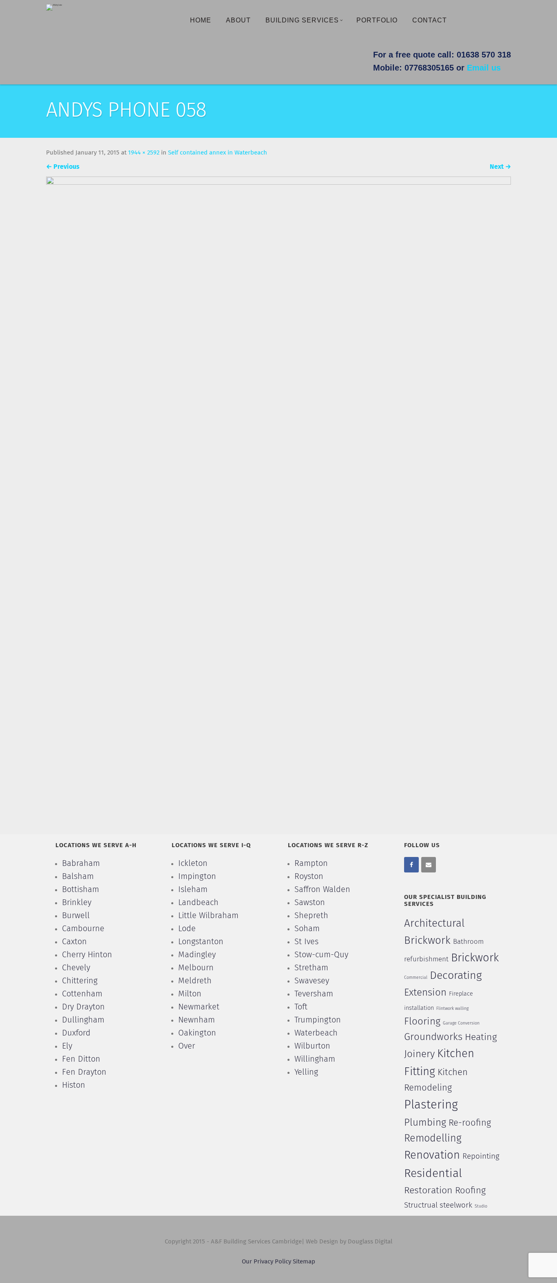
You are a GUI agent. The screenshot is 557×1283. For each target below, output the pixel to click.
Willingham (314, 1059)
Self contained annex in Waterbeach (217, 153)
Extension (425, 993)
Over (186, 1046)
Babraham (81, 863)
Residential (433, 1173)
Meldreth (195, 981)
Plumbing (425, 1123)
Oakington (197, 1033)
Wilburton (312, 1046)
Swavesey (311, 981)
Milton (189, 994)
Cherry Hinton (87, 955)
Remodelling (433, 1138)
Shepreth (311, 916)
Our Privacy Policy (267, 1262)
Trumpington (317, 1020)
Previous (63, 166)
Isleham (193, 890)
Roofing (470, 1190)
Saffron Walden (322, 890)
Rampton (311, 863)
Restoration (428, 1190)
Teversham (313, 994)
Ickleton (193, 863)
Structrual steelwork (438, 1205)
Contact (429, 20)
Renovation (432, 1155)
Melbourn (196, 968)
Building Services (302, 20)
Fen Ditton (81, 1059)
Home (200, 20)
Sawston (309, 903)
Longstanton (200, 942)
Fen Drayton (84, 1072)
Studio (481, 1206)
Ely (67, 1046)
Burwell (76, 916)
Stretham (311, 968)
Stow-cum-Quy (321, 955)
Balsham (78, 876)
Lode (187, 929)
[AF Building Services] (54, 7)
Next (500, 166)
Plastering (431, 1105)
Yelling (306, 1072)
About (238, 20)
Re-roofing (470, 1123)
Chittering (79, 981)
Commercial (415, 978)
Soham (307, 929)
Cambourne (83, 929)
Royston (308, 876)
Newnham (196, 1020)
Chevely (76, 968)
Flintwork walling (452, 1009)
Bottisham (80, 890)
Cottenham (82, 994)
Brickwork (475, 958)
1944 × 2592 (143, 153)
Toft (300, 1007)
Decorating (456, 975)
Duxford (76, 1033)
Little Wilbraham (208, 916)
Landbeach (198, 903)
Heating (481, 1037)
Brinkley (76, 903)
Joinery (419, 1054)
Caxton (74, 942)
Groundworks (433, 1037)
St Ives (306, 942)
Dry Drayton (83, 1007)
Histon (73, 1085)
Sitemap (304, 1262)
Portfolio (377, 20)
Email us (484, 67)
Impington (197, 876)
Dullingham (83, 1020)
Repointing (481, 1156)
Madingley (197, 955)
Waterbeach (316, 1033)
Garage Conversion (461, 1023)
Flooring (422, 1022)
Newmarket (198, 1007)
